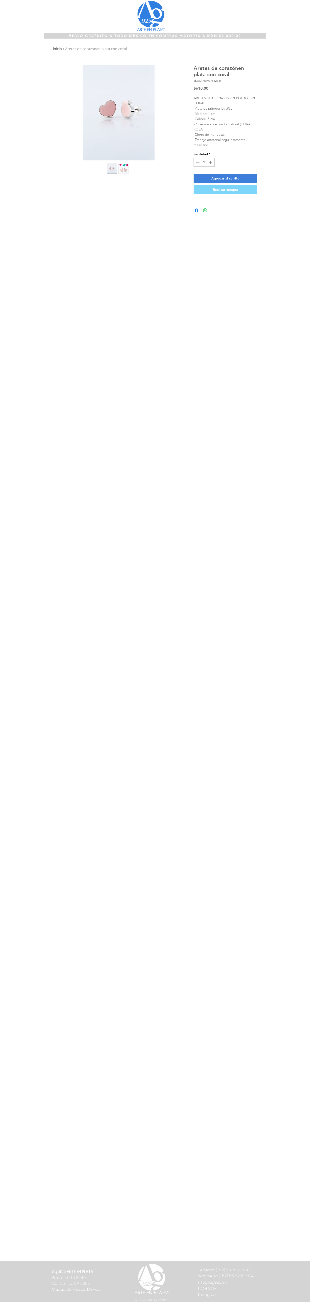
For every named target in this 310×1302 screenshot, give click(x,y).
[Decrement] (197, 162)
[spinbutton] (204, 162)
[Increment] (211, 162)
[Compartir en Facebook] (196, 210)
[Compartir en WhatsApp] (205, 210)
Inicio (57, 48)
